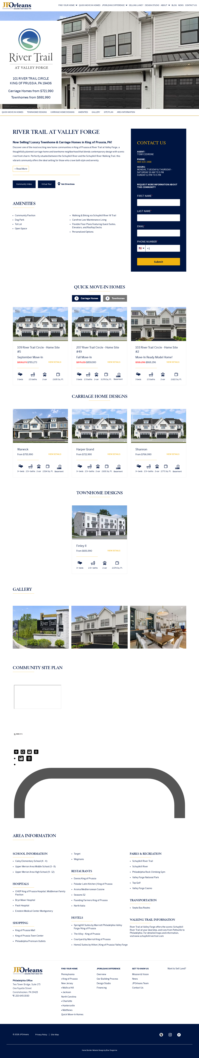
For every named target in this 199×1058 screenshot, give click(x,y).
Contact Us (191, 5)
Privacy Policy (41, 1035)
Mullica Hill (68, 987)
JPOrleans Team (140, 983)
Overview (101, 974)
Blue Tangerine (111, 1050)
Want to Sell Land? (176, 968)
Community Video (24, 184)
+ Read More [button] (20, 169)
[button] (181, 60)
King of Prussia (70, 979)
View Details (54, 362)
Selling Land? (136, 5)
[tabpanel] (99, 350)
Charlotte (67, 1001)
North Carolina (68, 996)
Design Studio (152, 5)
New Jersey (67, 983)
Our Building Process (107, 979)
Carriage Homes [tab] (87, 298)
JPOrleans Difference (113, 5)
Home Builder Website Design (93, 1050)
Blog (174, 5)
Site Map (55, 1035)
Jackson (66, 992)
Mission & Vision (140, 974)
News (181, 5)
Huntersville (68, 1005)
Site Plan (108, 112)
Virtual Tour (47, 184)
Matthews (67, 1010)
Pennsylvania (67, 974)
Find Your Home (66, 5)
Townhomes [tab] (116, 298)
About (164, 5)
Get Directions (67, 184)
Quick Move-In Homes (89, 5)
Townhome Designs (37, 112)
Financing (102, 987)
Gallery (96, 112)
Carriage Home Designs (62, 112)
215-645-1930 (22, 996)
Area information (126, 112)
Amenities (83, 112)
